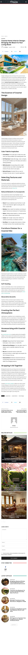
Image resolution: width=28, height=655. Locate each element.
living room (14, 188)
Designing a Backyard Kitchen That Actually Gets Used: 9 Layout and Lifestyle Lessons (14, 460)
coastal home (7, 395)
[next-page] (4, 521)
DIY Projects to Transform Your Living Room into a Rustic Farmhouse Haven (18, 619)
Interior (6, 36)
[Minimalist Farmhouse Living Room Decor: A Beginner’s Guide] (14, 505)
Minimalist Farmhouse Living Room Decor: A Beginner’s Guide (14, 516)
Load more (13, 624)
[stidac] (2, 47)
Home (2, 36)
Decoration (14, 514)
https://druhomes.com (14, 427)
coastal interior (14, 395)
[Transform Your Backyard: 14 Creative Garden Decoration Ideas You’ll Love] (14, 477)
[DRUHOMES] (14, 2)
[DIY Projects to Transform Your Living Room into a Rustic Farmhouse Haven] (5, 618)
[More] (19, 51)
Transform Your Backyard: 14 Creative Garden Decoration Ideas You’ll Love (14, 488)
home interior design (9, 383)
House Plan (14, 456)
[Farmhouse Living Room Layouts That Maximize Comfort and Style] (5, 609)
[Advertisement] (14, 19)
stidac (6, 47)
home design (21, 395)
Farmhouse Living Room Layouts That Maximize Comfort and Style (18, 610)
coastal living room (7, 334)
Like (5, 566)
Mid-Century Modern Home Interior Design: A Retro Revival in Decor (21, 411)
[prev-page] (2, 521)
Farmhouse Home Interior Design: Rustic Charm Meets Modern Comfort (7, 411)
